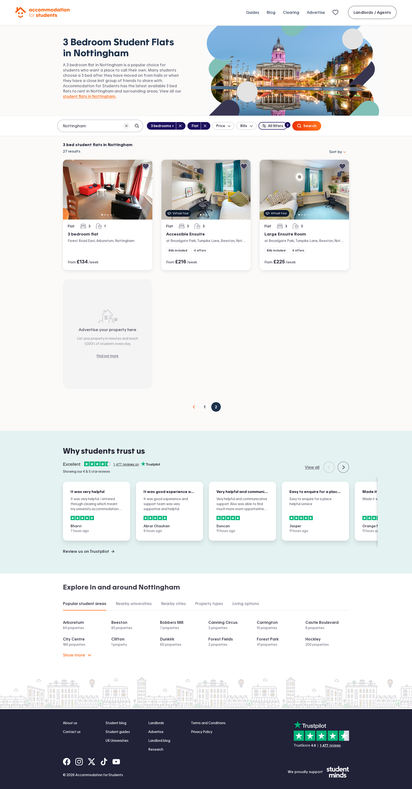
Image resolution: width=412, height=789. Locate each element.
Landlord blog (159, 740)
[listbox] (108, 190)
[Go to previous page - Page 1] (194, 407)
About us (70, 723)
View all (312, 467)
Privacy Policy (201, 731)
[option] (108, 190)
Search (309, 126)
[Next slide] (343, 467)
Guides (252, 12)
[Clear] (126, 126)
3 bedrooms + (162, 126)
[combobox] (100, 126)
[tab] (85, 604)
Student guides (118, 731)
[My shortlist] (336, 12)
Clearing (291, 12)
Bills (243, 126)
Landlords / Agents (372, 12)
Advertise (316, 12)
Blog (271, 12)
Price (220, 126)
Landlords (156, 723)
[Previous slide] (329, 467)
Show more (74, 655)
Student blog (116, 723)
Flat (196, 126)
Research (155, 749)
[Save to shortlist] (146, 166)
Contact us (72, 731)
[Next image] (146, 189)
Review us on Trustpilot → (88, 551)
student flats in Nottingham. (89, 96)
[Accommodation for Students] (42, 12)
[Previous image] (69, 189)
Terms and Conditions (208, 723)
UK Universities (117, 740)
